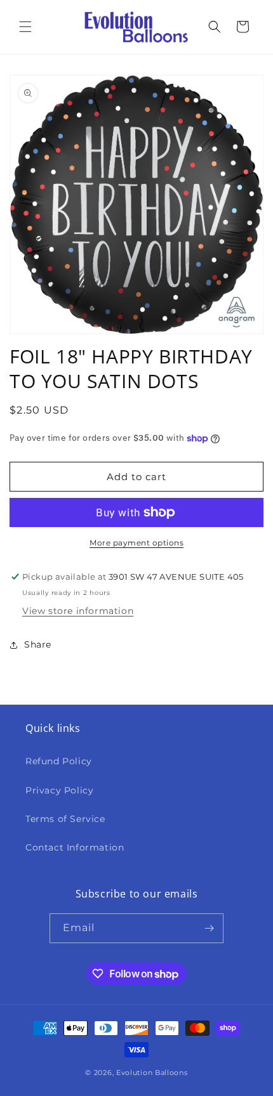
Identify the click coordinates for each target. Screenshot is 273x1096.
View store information (77, 610)
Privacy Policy (59, 790)
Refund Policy (58, 761)
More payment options (136, 542)
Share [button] (37, 644)
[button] (25, 27)
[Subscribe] (209, 928)
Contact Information (74, 847)
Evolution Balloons (152, 1072)
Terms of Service (65, 819)
